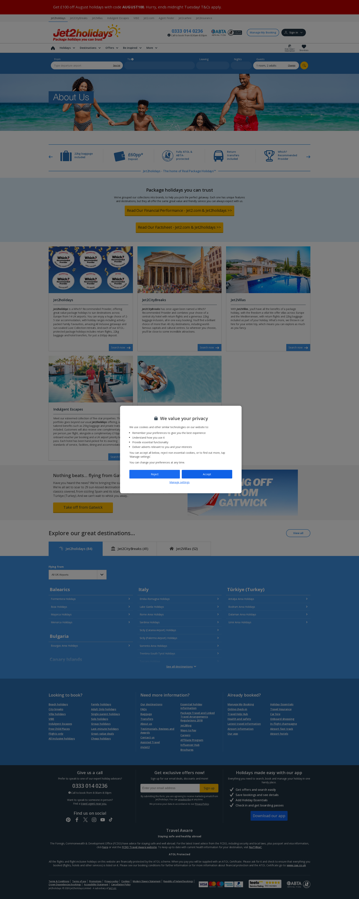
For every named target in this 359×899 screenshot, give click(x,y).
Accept (207, 474)
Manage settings (179, 482)
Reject (155, 474)
